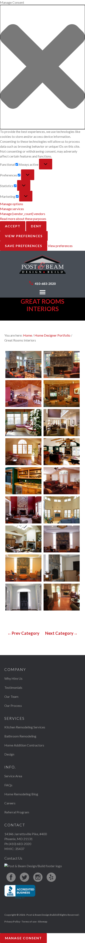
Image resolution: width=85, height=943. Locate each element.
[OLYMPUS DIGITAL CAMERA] (23, 451)
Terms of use (29, 921)
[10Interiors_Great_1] (23, 364)
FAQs (8, 785)
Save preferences (23, 246)
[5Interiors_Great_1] (62, 509)
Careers (9, 803)
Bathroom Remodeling (20, 736)
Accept (12, 226)
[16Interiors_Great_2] (62, 393)
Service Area (13, 776)
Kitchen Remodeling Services (24, 727)
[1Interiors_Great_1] (62, 422)
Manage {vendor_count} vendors (22, 214)
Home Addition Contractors (24, 745)
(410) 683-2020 (20, 844)
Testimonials (13, 687)
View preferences (24, 236)
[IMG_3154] (62, 597)
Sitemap (42, 921)
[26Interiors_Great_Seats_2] (23, 480)
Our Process (13, 705)
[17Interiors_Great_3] (23, 422)
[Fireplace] (62, 539)
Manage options (11, 204)
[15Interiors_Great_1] (23, 393)
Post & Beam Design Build (42, 266)
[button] (42, 67)
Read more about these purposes (23, 219)
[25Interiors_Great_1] (62, 451)
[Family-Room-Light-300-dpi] (23, 539)
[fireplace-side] (62, 568)
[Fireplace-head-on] (23, 568)
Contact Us (13, 858)
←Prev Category (23, 633)
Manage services (12, 209)
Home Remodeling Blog (21, 794)
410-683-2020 (45, 283)
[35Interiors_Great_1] (23, 509)
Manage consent (23, 938)
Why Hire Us (13, 678)
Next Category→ (61, 633)
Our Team (11, 696)
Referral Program (16, 812)
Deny (36, 226)
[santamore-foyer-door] (23, 597)
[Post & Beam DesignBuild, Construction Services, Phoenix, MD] (19, 892)
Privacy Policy (12, 921)
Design (9, 754)
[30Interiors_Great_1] (62, 480)
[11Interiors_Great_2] (62, 364)
